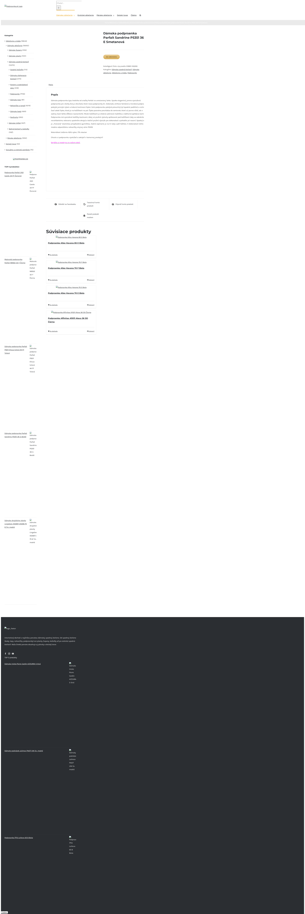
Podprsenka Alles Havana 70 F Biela (66, 268)
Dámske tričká (15, 123)
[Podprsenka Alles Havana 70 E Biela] (71, 287)
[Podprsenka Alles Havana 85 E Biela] (71, 237)
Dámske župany (15, 50)
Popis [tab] (51, 85)
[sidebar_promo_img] (20, 159)
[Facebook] (5, 654)
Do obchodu (111, 57)
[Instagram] (9, 654)
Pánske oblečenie (14, 138)
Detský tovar (11, 144)
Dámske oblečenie (14, 46)
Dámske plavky (15, 56)
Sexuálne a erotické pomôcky (18, 150)
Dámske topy (15, 100)
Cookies (4, 912)
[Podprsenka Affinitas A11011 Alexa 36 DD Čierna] (71, 312)
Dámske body (15, 111)
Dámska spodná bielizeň (122, 69)
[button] (140, 15)
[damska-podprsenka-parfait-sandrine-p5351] (73, 33)
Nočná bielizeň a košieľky (19, 129)
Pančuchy (14, 117)
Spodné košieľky (16, 70)
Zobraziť (91, 255)
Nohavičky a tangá (17, 106)
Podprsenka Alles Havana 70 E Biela (66, 293)
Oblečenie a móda (119, 73)
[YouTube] (13, 654)
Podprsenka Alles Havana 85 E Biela (66, 243)
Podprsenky (132, 73)
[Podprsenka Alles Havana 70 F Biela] (71, 262)
